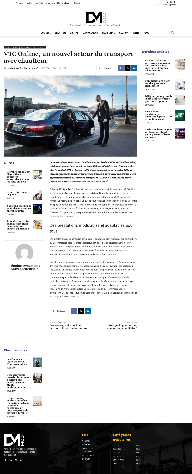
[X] (171, 2)
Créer (6, 47)
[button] (172, 32)
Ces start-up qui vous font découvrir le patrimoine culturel (69, 327)
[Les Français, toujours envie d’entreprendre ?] (37, 362)
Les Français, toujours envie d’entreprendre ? (17, 362)
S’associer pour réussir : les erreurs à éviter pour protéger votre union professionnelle (19, 381)
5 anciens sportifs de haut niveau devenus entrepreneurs (19, 208)
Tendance (15, 47)
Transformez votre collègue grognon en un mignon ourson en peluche (18, 225)
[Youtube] (174, 2)
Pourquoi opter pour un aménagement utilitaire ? (122, 327)
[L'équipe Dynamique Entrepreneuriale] (24, 253)
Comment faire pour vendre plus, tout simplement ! (157, 83)
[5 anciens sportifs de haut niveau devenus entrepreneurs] (37, 209)
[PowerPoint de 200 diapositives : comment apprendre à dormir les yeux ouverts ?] (37, 175)
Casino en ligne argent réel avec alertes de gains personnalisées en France (158, 133)
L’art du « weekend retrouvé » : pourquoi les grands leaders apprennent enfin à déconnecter (158, 65)
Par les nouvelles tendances (33, 47)
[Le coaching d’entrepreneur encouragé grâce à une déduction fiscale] (180, 115)
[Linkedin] (167, 2)
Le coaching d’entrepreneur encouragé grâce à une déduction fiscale (158, 115)
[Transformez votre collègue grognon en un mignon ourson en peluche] (37, 224)
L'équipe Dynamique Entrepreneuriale (22, 68)
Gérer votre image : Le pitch (18, 193)
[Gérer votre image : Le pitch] (37, 195)
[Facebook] (164, 2)
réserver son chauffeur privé (92, 181)
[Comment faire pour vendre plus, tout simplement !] (180, 84)
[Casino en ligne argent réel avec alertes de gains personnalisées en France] (180, 133)
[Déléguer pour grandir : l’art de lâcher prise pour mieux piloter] (180, 100)
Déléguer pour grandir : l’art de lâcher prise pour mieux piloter (158, 99)
